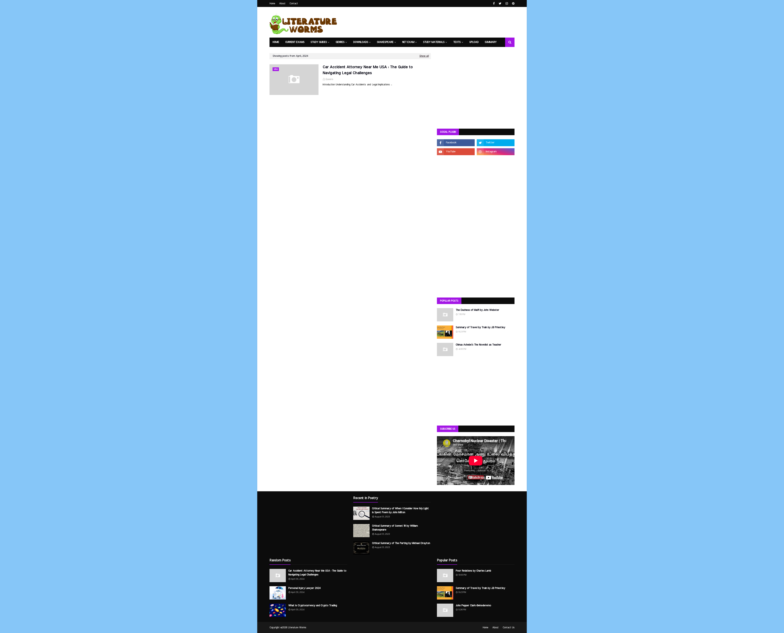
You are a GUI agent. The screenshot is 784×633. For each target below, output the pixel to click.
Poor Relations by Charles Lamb (473, 570)
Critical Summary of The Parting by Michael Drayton (401, 543)
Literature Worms (297, 627)
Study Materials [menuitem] (433, 42)
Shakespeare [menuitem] (385, 42)
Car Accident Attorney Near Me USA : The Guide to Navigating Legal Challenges (368, 70)
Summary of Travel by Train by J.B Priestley (480, 327)
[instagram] (506, 3)
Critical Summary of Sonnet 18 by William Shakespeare (395, 528)
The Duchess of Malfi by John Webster (477, 310)
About (282, 3)
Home (272, 3)
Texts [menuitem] (457, 42)
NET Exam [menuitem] (408, 42)
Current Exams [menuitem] (294, 42)
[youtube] (456, 151)
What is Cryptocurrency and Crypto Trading (312, 605)
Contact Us (508, 627)
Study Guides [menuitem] (319, 42)
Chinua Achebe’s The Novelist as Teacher (478, 344)
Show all (424, 56)
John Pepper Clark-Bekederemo (473, 605)
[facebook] (494, 3)
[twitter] (500, 3)
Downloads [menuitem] (360, 42)
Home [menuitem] (276, 42)
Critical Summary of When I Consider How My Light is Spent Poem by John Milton (400, 510)
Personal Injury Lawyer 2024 (304, 588)
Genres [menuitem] (340, 42)
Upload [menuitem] (474, 42)
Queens (329, 79)
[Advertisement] (475, 94)
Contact (294, 3)
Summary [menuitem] (491, 42)
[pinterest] (512, 3)
